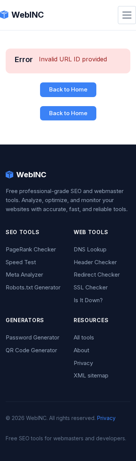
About (81, 350)
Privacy (83, 363)
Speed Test (21, 262)
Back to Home (68, 89)
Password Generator (32, 337)
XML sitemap (91, 375)
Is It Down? (88, 300)
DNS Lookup (90, 249)
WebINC (27, 15)
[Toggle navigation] (127, 15)
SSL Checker (91, 287)
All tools (84, 337)
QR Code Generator (31, 350)
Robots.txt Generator (33, 287)
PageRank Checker (31, 249)
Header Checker (95, 262)
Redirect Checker (97, 274)
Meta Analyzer (24, 274)
